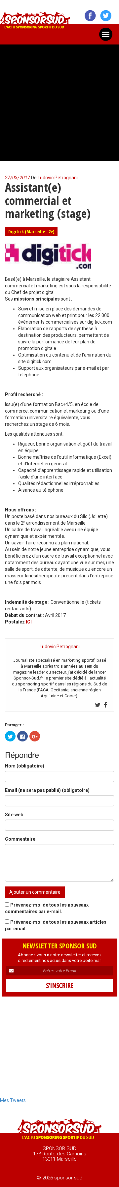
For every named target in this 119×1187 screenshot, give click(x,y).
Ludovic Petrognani (58, 177)
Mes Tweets (13, 1100)
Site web (14, 814)
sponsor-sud (35, 22)
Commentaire (20, 839)
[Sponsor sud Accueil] (59, 1130)
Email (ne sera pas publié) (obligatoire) (47, 790)
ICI (29, 621)
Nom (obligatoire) (24, 765)
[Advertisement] (59, 100)
